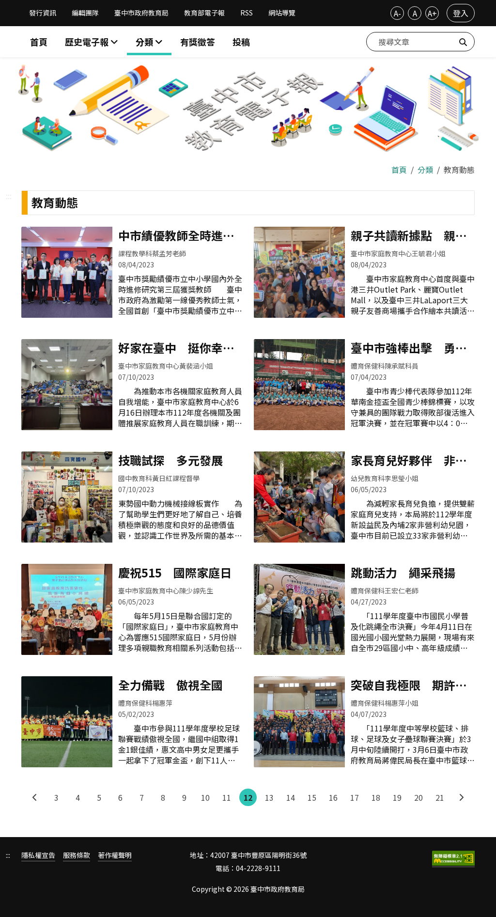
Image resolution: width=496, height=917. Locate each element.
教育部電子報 (204, 12)
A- (397, 13)
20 (418, 797)
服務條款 (76, 855)
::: (9, 195)
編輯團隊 (85, 12)
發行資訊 (42, 12)
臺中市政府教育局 (141, 12)
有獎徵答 (197, 41)
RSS (246, 12)
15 (312, 797)
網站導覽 (281, 12)
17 (354, 797)
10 (205, 797)
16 (333, 797)
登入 (460, 13)
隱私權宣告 (38, 855)
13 (269, 797)
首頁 (38, 41)
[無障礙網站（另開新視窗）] (453, 859)
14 (290, 797)
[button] (149, 42)
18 (376, 797)
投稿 (241, 41)
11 (226, 797)
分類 (425, 169)
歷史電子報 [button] (87, 41)
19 (397, 797)
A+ (432, 13)
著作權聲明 (115, 855)
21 (439, 797)
